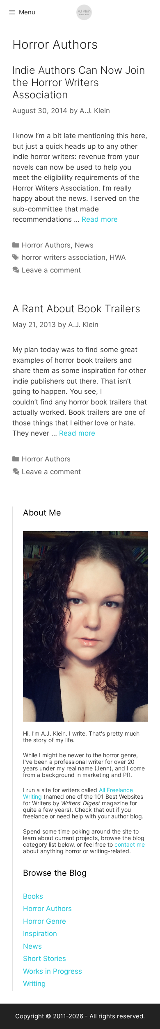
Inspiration (40, 933)
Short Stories (44, 958)
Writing (34, 983)
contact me (129, 844)
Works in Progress (52, 971)
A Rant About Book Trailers (76, 308)
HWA (118, 257)
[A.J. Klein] (84, 12)
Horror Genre (44, 921)
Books (33, 896)
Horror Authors (46, 245)
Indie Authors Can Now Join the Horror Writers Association (78, 82)
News (84, 245)
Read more (100, 219)
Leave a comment (51, 270)
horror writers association (63, 257)
